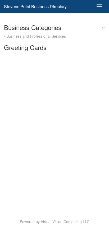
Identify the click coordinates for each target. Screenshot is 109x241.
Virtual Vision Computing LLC (65, 221)
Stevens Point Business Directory (35, 6)
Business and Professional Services (35, 36)
